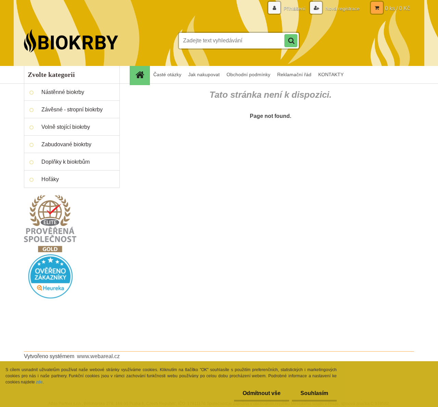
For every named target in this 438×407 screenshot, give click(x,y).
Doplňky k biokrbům (65, 162)
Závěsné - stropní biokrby (72, 109)
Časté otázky (167, 74)
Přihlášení (294, 8)
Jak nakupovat (204, 74)
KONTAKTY (331, 74)
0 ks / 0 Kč (397, 8)
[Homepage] (142, 74)
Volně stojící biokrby (65, 127)
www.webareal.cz (98, 356)
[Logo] (71, 41)
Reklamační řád (294, 74)
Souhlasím (314, 393)
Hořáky (50, 179)
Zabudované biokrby (66, 144)
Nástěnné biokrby (62, 92)
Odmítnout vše (262, 393)
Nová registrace (342, 8)
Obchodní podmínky (248, 74)
